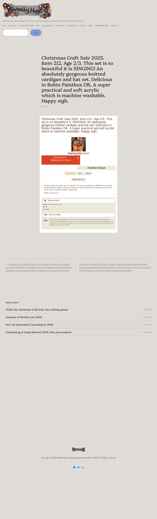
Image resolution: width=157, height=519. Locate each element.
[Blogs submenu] (92, 25)
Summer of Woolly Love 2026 (24, 317)
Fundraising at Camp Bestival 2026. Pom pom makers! (38, 332)
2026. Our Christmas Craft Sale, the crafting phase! (37, 309)
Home (4, 25)
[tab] (70, 173)
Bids (80, 173)
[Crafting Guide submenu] (76, 25)
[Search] (35, 32)
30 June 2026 (147, 309)
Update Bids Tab (78, 179)
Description (70, 173)
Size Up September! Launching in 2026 (29, 324)
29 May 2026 (147, 324)
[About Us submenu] (117, 25)
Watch (88, 173)
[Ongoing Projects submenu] (53, 25)
